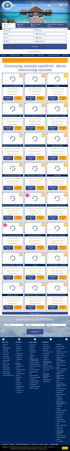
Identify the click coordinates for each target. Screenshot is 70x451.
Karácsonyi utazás (20, 369)
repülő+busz (19, 353)
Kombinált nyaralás (34, 362)
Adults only (5, 444)
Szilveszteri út (60, 414)
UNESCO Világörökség (62, 425)
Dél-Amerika (6, 353)
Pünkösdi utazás (20, 386)
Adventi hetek (19, 366)
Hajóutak (5, 362)
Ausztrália (5, 344)
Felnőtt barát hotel (47, 366)
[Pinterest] (66, 339)
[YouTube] (19, 339)
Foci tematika (46, 369)
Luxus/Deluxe (60, 372)
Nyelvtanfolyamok (61, 394)
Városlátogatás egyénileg (60, 433)
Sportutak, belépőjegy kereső (55, 25)
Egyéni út (32, 348)
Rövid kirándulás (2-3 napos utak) (62, 404)
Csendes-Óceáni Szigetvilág (7, 348)
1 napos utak (33, 344)
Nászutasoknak (60, 390)
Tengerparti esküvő (34, 381)
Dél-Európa (5, 354)
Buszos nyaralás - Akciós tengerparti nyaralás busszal (23, 59)
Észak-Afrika (6, 356)
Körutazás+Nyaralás (34, 369)
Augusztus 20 (46, 348)
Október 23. (19, 384)
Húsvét (18, 368)
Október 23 (59, 396)
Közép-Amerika (6, 368)
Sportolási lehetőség (61, 410)
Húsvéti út (59, 350)
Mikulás (18, 379)
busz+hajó (18, 346)
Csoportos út (46, 359)
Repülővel (18, 357)
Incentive (11, 444)
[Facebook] (60, 5)
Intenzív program (61, 355)
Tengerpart (59, 417)
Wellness (59, 439)
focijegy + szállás (43, 444)
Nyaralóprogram (34, 371)
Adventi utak (34, 444)
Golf (44, 371)
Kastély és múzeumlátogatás (61, 359)
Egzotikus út (33, 350)
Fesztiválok (32, 352)
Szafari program (60, 412)
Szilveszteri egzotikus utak (22, 444)
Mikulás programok (61, 388)
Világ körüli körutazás (8, 375)
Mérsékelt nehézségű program (62, 386)
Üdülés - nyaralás (34, 388)
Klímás (58, 367)
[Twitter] (35, 339)
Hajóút (31, 357)
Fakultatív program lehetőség (47, 363)
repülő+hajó (19, 355)
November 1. (19, 383)
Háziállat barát (46, 381)
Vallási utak (59, 429)
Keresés (35, 46)
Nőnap (18, 381)
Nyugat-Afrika (6, 371)
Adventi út (45, 344)
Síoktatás (59, 408)
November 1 (59, 392)
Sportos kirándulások (35, 377)
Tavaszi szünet (19, 390)
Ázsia (4, 346)
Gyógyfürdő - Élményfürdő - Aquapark (46, 376)
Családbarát (46, 355)
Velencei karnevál (61, 435)
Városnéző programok (35, 386)
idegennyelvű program (62, 352)
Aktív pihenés (46, 346)
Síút (31, 373)
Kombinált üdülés (54, 444)
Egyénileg (18, 348)
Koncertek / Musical (34, 364)
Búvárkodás (46, 353)
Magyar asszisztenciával (60, 374)
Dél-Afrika (5, 351)
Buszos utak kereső (35, 25)
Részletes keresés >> (35, 51)
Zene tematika (60, 441)
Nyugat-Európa (6, 373)
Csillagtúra (45, 357)
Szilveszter (19, 388)
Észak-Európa (6, 360)
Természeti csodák (34, 382)
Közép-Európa (6, 369)
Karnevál (18, 371)
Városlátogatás (33, 384)
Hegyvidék (59, 344)
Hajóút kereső (20, 25)
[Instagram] (50, 339)
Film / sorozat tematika (48, 368)
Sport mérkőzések (34, 375)
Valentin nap (19, 392)
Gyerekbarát (46, 373)
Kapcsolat (65, 55)
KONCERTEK (41, 55)
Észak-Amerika (6, 358)
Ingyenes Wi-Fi (60, 353)
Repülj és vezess (60, 401)
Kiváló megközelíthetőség (61, 364)
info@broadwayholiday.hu (41, 4)
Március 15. (19, 377)
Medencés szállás (61, 384)
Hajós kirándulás (47, 379)
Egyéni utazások (14, 55)
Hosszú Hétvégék (61, 348)
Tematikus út (33, 379)
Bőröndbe (18, 97)
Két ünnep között (20, 373)
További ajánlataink (34, 313)
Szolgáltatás (19, 359)
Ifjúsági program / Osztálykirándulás (34, 359)
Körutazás (32, 368)
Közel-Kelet (5, 366)
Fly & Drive (19, 350)
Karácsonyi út (60, 357)
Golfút (31, 353)
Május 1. (18, 375)
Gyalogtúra (32, 355)
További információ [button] (42, 448)
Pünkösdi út (59, 400)
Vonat (17, 361)
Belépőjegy (32, 346)
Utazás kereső (7, 25)
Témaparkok (59, 416)
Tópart (58, 423)
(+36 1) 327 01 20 (54, 5)
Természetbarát (60, 419)
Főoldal (4, 55)
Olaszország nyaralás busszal (46, 59)
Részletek (35, 21)
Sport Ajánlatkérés (53, 55)
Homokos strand (60, 346)
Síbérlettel (59, 406)
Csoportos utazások (28, 55)
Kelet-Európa (6, 364)
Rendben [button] (65, 448)
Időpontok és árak (8, 98)
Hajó (17, 352)
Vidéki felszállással (61, 437)
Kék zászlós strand (61, 362)
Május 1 (58, 380)
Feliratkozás (35, 332)
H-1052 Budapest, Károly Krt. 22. (22, 5)
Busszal (18, 344)
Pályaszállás (59, 398)
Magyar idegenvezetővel (60, 377)
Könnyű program (61, 370)
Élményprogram (47, 361)
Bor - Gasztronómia (47, 352)
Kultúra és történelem (35, 366)
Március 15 (59, 382)
